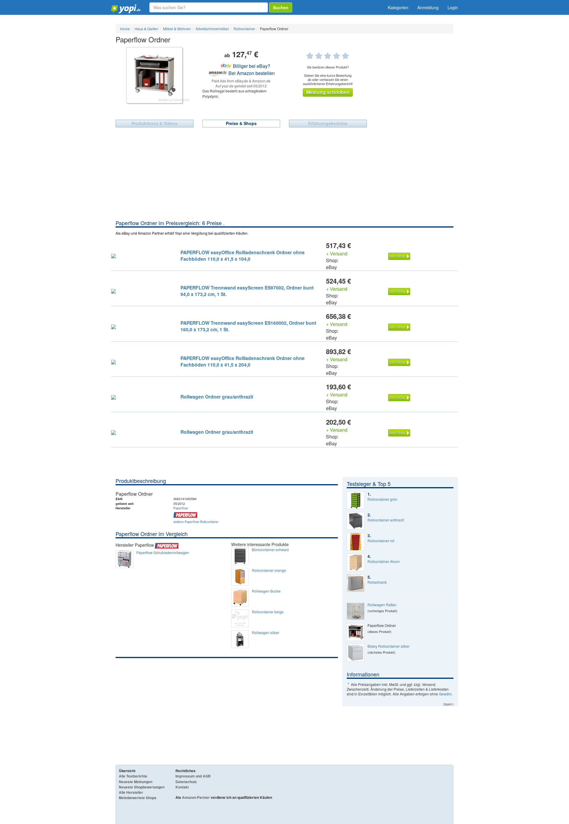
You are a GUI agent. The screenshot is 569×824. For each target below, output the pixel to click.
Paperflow (180, 507)
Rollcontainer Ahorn (383, 561)
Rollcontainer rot (380, 540)
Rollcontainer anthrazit (385, 520)
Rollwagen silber (265, 632)
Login (452, 7)
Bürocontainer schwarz (270, 549)
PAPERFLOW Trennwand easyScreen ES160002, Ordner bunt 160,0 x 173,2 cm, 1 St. (248, 326)
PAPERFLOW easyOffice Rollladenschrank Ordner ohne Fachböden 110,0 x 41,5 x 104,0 (242, 255)
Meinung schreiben (327, 92)
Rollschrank (377, 582)
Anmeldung (428, 7)
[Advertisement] (284, 174)
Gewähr (445, 693)
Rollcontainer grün (382, 499)
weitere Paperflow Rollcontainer (196, 521)
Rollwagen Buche (266, 591)
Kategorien (398, 7)
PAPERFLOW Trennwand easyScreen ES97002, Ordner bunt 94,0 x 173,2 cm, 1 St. (247, 290)
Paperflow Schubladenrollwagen (162, 552)
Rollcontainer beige (268, 611)
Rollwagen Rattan (382, 604)
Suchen (280, 7)
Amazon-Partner (196, 797)
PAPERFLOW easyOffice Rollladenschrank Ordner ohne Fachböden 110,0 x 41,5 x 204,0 (242, 361)
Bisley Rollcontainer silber (388, 646)
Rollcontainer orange (269, 570)
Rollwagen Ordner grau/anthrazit (216, 396)
